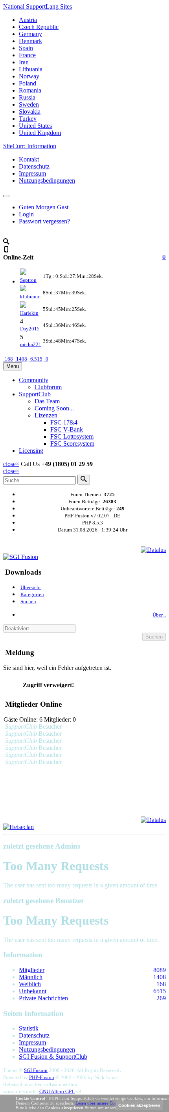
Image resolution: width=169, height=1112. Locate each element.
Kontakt (29, 159)
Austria (28, 19)
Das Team (47, 401)
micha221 (30, 344)
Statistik (29, 1028)
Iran (24, 62)
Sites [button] (37, 6)
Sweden (29, 104)
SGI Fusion (36, 1070)
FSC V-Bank (66, 429)
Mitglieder (31, 970)
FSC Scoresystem (72, 443)
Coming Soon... (54, 408)
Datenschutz (34, 166)
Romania (30, 90)
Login (26, 214)
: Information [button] (29, 146)
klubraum (30, 296)
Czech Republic (39, 27)
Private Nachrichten (43, 998)
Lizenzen (46, 415)
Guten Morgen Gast (43, 207)
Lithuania (30, 69)
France (27, 55)
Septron (28, 280)
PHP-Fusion (41, 1077)
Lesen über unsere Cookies (99, 1103)
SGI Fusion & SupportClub (53, 1056)
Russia (27, 97)
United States (35, 125)
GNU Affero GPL (57, 1091)
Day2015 (30, 329)
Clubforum (48, 387)
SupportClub (35, 394)
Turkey (28, 118)
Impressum (32, 173)
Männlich (30, 977)
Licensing (31, 450)
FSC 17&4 (63, 422)
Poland (27, 83)
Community (33, 380)
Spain (26, 48)
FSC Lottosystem (72, 436)
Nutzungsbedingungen (47, 180)
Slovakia (29, 111)
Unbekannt (32, 991)
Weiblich (30, 984)
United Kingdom (40, 132)
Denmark (30, 41)
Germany (30, 34)
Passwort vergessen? (44, 221)
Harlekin (29, 313)
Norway (29, 76)
